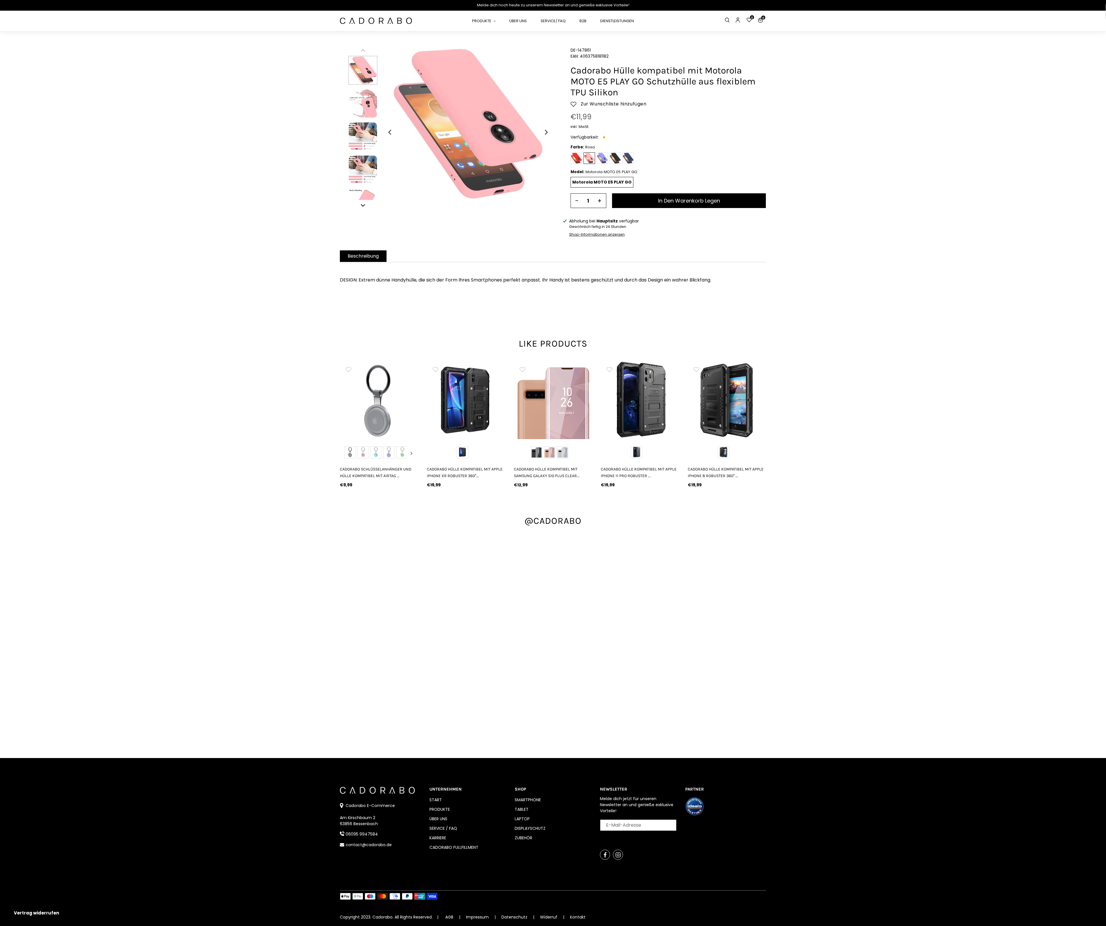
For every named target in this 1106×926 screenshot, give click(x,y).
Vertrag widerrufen (36, 913)
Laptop (522, 819)
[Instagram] (618, 855)
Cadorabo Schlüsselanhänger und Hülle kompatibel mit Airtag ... (375, 472)
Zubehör (523, 838)
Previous (347, 453)
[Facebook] (605, 855)
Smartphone (528, 800)
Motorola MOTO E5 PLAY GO (602, 182)
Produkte (439, 809)
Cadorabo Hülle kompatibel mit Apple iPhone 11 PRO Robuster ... (639, 472)
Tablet (522, 809)
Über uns (438, 819)
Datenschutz (515, 917)
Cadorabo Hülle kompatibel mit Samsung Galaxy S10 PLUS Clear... (546, 472)
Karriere (437, 838)
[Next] (545, 132)
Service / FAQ (443, 828)
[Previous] (390, 132)
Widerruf (549, 917)
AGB (449, 917)
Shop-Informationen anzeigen (597, 234)
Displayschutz (530, 828)
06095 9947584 (362, 834)
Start (435, 800)
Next (411, 453)
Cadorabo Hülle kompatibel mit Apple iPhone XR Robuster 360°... (465, 472)
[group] (379, 400)
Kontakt (578, 917)
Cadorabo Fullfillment (453, 847)
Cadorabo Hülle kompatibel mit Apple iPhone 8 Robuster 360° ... (726, 472)
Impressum (478, 917)
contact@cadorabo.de (369, 845)
